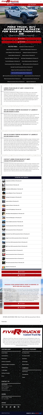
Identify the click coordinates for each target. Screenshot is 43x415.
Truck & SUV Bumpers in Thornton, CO (12, 61)
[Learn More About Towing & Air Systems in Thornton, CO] (21, 197)
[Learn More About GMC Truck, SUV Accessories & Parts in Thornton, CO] (21, 246)
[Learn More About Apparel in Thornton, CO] (21, 267)
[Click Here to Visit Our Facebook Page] (2, 407)
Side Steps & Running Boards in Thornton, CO (29, 58)
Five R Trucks (4, 384)
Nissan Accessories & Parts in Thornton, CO (12, 78)
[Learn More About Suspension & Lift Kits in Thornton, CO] (21, 181)
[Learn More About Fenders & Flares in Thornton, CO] (21, 206)
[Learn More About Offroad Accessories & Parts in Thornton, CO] (21, 263)
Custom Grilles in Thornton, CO (14, 55)
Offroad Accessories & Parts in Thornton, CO (15, 81)
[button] (40, 1)
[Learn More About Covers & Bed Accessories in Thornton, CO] (21, 222)
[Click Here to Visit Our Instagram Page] (6, 407)
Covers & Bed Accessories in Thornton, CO (30, 61)
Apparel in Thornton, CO (31, 81)
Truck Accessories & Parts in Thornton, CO (13, 64)
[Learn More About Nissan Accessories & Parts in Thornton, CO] (21, 255)
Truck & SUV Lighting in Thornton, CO (12, 58)
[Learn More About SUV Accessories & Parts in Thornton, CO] (21, 230)
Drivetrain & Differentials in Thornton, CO (29, 49)
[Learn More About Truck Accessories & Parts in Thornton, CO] (21, 226)
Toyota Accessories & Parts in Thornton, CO (30, 78)
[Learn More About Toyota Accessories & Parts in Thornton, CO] (21, 259)
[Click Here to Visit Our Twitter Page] (18, 407)
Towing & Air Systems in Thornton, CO (30, 52)
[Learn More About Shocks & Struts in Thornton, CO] (21, 185)
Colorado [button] (4, 321)
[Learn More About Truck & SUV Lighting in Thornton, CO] (21, 210)
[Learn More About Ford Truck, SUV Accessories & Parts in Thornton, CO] (21, 242)
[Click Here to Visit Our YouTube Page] (14, 407)
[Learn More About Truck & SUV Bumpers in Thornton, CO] (21, 218)
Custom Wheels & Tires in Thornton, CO (13, 52)
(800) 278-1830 (5, 388)
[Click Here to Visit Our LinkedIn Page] (10, 407)
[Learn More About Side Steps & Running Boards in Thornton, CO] (21, 214)
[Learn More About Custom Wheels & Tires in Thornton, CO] (21, 193)
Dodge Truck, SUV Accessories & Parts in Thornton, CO (21, 70)
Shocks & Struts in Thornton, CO (12, 49)
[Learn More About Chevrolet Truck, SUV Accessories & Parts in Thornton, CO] (21, 234)
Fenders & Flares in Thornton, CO (28, 55)
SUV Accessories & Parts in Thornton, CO (30, 64)
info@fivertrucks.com (6, 390)
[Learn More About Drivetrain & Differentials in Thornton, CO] (21, 189)
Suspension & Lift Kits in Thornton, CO (26, 46)
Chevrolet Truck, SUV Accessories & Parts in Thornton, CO (21, 67)
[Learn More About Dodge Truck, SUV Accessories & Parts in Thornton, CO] (21, 238)
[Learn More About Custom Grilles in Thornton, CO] (21, 201)
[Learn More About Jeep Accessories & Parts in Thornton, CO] (21, 250)
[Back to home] (10, 1)
